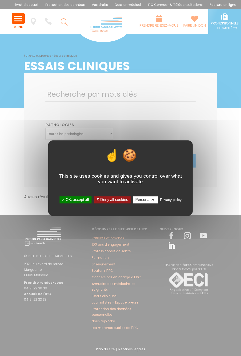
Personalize (145, 200)
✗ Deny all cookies (112, 200)
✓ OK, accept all (75, 200)
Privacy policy (171, 200)
